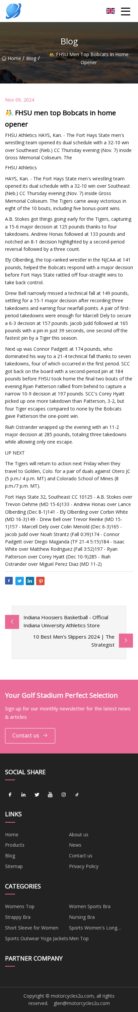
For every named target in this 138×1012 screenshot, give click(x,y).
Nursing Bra (82, 917)
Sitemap (14, 866)
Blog (31, 58)
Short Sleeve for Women (31, 927)
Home (14, 58)
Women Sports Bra (90, 906)
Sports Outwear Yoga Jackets (36, 938)
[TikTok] (77, 795)
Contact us (25, 735)
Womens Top (19, 906)
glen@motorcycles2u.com (82, 1003)
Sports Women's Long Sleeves (93, 928)
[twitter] (37, 795)
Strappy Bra (17, 917)
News (75, 845)
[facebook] (10, 795)
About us (78, 834)
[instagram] (64, 795)
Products (14, 845)
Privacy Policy (83, 866)
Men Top (79, 938)
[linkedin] (23, 795)
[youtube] (50, 795)
